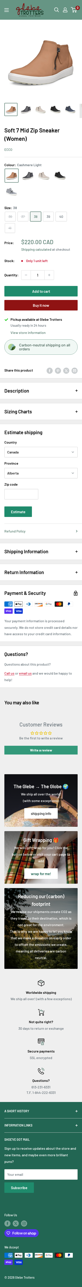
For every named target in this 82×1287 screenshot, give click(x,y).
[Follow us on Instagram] (24, 1223)
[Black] (60, 176)
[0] (74, 9)
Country (10, 442)
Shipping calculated (36, 249)
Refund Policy (15, 531)
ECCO (8, 150)
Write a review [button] (41, 750)
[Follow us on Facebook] (7, 1223)
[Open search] (56, 9)
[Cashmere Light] (12, 176)
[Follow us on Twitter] (16, 1223)
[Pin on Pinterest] (58, 370)
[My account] (65, 9)
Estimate (18, 512)
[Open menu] (6, 10)
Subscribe (19, 1187)
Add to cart (41, 291)
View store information (28, 332)
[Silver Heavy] (28, 176)
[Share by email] (75, 370)
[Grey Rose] (44, 176)
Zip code (11, 484)
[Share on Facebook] (50, 370)
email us (25, 673)
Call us (9, 673)
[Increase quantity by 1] (49, 275)
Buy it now (41, 305)
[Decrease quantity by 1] (26, 275)
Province (11, 463)
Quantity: (11, 275)
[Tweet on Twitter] (66, 370)
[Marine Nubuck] (12, 192)
